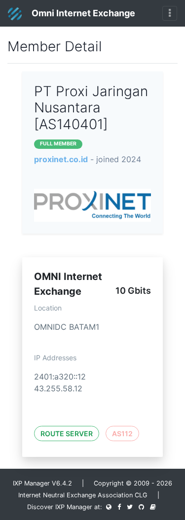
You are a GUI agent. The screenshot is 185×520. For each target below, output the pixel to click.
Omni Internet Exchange (82, 13)
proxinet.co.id (61, 159)
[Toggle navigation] (169, 13)
